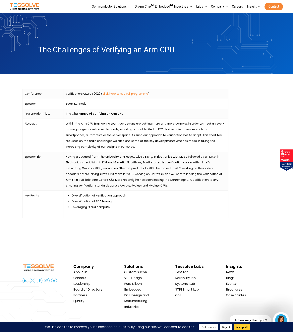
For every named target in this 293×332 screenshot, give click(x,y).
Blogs (230, 278)
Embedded (132, 289)
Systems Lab (185, 283)
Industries (131, 306)
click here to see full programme (125, 94)
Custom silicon (135, 272)
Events (231, 283)
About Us (80, 272)
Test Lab (182, 272)
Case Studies (236, 295)
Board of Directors (87, 289)
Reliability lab (185, 278)
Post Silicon (133, 283)
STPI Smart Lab (187, 289)
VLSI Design (133, 278)
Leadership (81, 283)
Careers (79, 278)
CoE (178, 295)
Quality (78, 301)
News (230, 272)
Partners (80, 295)
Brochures (234, 289)
